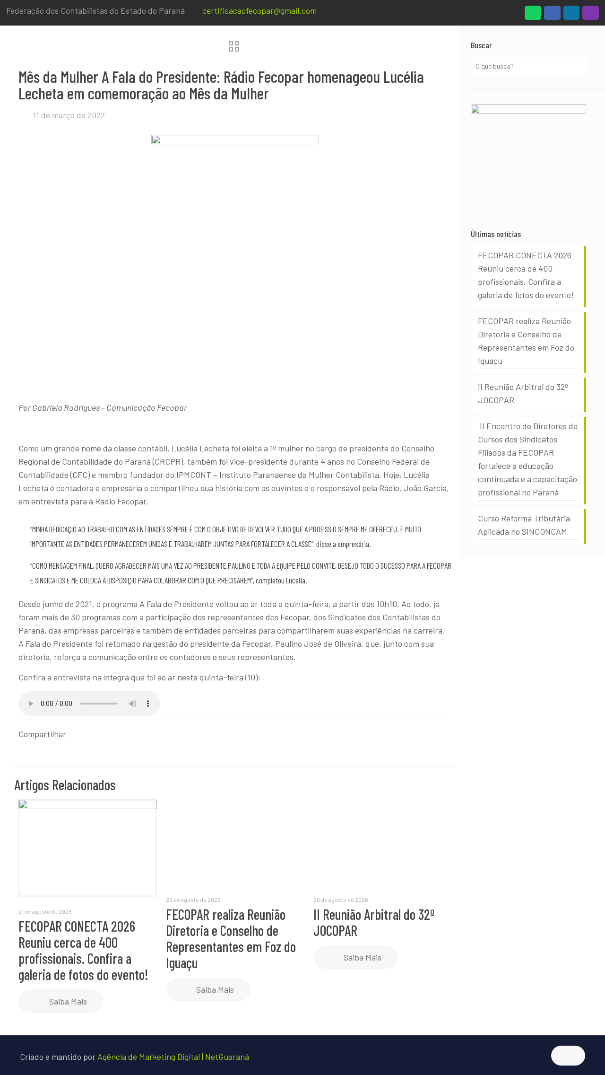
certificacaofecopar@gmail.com (259, 10)
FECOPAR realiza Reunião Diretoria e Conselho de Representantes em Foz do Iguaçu (231, 938)
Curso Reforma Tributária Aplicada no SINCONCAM (524, 525)
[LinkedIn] (571, 15)
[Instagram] (590, 15)
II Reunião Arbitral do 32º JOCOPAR (373, 922)
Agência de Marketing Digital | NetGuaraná (173, 1056)
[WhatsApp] (533, 15)
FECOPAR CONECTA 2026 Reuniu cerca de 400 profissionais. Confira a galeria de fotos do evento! (83, 950)
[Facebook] (552, 15)
